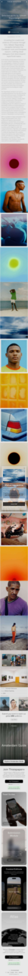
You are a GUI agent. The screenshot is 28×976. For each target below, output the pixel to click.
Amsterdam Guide (19, 494)
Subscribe (14, 504)
